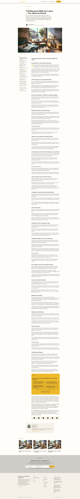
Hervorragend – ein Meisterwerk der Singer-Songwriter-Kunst (38, 382)
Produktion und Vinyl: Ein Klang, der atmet (23, 79)
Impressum (45, 485)
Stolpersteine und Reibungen (23, 88)
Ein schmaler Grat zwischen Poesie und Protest (23, 61)
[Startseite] (22, 1)
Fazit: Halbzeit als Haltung (23, 90)
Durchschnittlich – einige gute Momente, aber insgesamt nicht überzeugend (38, 386)
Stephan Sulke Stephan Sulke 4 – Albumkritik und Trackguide (54, 451)
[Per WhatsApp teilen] (34, 418)
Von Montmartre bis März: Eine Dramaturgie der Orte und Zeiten (23, 72)
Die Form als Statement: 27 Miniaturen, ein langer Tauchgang (23, 65)
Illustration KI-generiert (22, 53)
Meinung (52, 1)
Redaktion (45, 477)
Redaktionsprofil (34, 427)
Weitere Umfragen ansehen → (45, 391)
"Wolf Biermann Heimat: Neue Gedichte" (40, 411)
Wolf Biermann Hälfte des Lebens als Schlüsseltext (23, 81)
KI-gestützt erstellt (41, 25)
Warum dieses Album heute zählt (23, 85)
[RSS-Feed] (18, 487)
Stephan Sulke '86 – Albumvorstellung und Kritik (25, 451)
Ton (54, 1)
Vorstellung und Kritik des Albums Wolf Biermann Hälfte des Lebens (23, 58)
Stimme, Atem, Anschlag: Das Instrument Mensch (23, 69)
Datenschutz (45, 486)
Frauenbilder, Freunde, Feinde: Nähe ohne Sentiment (23, 76)
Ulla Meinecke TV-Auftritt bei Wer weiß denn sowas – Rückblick (39, 451)
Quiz (44, 480)
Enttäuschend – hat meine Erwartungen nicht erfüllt (50, 387)
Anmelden (52, 466)
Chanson (27, 6)
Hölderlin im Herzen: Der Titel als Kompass (23, 67)
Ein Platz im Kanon (22, 89)
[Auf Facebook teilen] (43, 418)
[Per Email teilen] (52, 418)
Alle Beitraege (46, 479)
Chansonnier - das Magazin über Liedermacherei (24, 477)
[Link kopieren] (57, 418)
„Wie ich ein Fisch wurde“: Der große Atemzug (23, 74)
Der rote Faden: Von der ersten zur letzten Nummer (23, 83)
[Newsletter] (20, 487)
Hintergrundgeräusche (44, 1)
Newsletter (58, 1)
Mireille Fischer (32, 24)
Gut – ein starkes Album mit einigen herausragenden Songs (51, 382)
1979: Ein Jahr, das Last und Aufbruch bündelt (23, 63)
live (49, 1)
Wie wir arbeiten (46, 482)
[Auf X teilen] (39, 418)
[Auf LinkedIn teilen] (48, 418)
